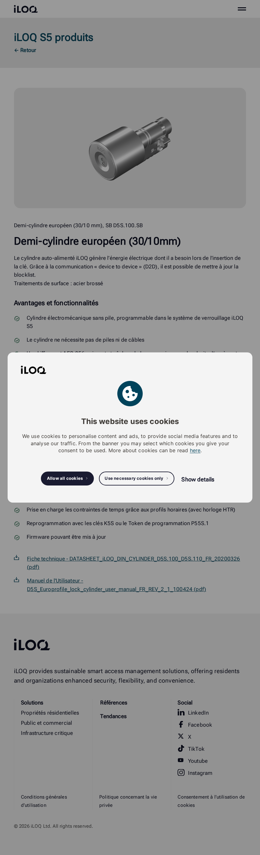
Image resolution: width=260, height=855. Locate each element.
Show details (197, 479)
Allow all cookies (65, 478)
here (195, 450)
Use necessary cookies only (134, 478)
